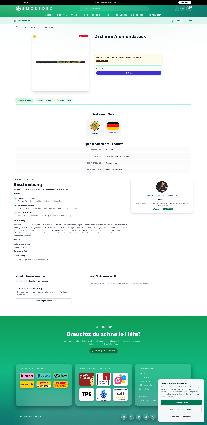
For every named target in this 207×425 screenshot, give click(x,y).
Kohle (84, 15)
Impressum (143, 396)
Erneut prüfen (102, 61)
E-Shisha (62, 15)
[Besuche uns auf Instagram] (124, 417)
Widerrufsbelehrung (147, 385)
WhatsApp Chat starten (104, 350)
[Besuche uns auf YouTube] (138, 417)
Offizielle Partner (145, 377)
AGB (140, 393)
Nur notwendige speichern (181, 409)
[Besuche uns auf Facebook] (131, 417)
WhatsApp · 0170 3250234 (162, 209)
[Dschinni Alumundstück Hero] (60, 62)
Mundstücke (33, 27)
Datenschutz (144, 389)
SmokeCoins (138, 15)
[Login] (177, 8)
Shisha (49, 15)
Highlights (121, 15)
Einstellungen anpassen (181, 417)
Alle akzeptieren (181, 402)
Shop (179, 20)
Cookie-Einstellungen (147, 400)
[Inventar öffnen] (182, 8)
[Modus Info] (173, 21)
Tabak (74, 15)
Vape (108, 15)
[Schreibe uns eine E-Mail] (146, 417)
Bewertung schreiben (43, 300)
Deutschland (185, 2)
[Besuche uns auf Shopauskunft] (120, 394)
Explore (189, 20)
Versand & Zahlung (146, 381)
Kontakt (142, 374)
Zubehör (97, 15)
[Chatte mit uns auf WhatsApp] (153, 417)
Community (155, 15)
